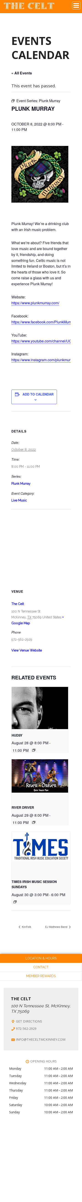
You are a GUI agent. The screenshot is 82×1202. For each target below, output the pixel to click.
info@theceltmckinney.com (40, 1039)
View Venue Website (26, 650)
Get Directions (29, 1021)
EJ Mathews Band (56, 927)
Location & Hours (41, 958)
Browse (76, 5)
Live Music (19, 500)
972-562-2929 (26, 1028)
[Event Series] (33, 750)
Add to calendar (38, 394)
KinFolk (26, 927)
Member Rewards (41, 976)
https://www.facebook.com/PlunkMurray (43, 321)
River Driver (23, 807)
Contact (41, 967)
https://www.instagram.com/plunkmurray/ (43, 359)
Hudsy (17, 735)
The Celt (29, 7)
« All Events (21, 73)
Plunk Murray (21, 483)
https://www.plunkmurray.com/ (35, 302)
